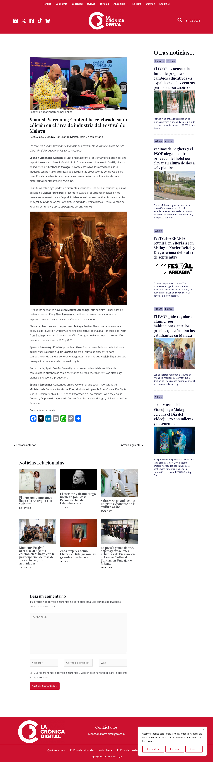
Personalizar (153, 748)
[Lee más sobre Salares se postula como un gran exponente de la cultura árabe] (119, 482)
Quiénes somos (56, 750)
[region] (172, 741)
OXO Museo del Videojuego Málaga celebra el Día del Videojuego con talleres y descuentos (173, 414)
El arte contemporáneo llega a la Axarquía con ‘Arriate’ (35, 500)
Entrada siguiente (132, 445)
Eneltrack (164, 3)
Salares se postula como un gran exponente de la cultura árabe (118, 503)
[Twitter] (23, 20)
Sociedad (77, 3)
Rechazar (174, 748)
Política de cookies (127, 750)
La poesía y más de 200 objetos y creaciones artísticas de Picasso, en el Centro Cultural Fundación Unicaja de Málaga (118, 555)
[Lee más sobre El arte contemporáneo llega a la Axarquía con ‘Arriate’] (37, 481)
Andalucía (119, 3)
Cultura (91, 3)
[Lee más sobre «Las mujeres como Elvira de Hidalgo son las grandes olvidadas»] (78, 532)
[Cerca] (203, 729)
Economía (61, 3)
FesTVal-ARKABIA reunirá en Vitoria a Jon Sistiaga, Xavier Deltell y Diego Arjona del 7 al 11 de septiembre (174, 247)
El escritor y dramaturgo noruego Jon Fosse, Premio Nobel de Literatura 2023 (78, 498)
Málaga (158, 141)
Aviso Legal (105, 750)
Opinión (150, 3)
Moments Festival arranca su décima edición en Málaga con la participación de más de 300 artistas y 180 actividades (37, 555)
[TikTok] (39, 20)
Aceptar (194, 748)
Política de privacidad (82, 750)
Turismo (104, 3)
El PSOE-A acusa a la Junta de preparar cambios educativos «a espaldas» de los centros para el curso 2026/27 (174, 78)
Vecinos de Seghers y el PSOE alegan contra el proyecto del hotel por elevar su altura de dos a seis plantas (174, 158)
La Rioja (136, 3)
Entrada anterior (24, 445)
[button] (126, 4)
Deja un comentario (91, 137)
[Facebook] (31, 20)
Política (47, 3)
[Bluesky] (47, 20)
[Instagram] (15, 20)
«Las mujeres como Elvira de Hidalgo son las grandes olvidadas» (78, 554)
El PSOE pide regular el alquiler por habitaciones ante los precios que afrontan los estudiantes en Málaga (174, 326)
